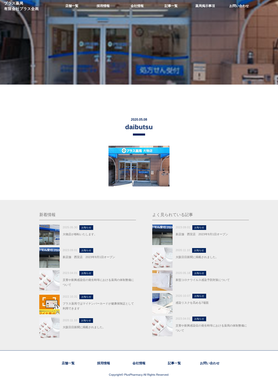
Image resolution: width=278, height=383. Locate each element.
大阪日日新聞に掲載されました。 (84, 327)
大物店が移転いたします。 (80, 234)
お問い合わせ (210, 363)
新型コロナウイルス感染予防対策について (203, 279)
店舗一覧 (68, 363)
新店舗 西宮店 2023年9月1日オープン (89, 257)
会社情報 (139, 363)
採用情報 (103, 363)
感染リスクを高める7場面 (192, 302)
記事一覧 (174, 363)
